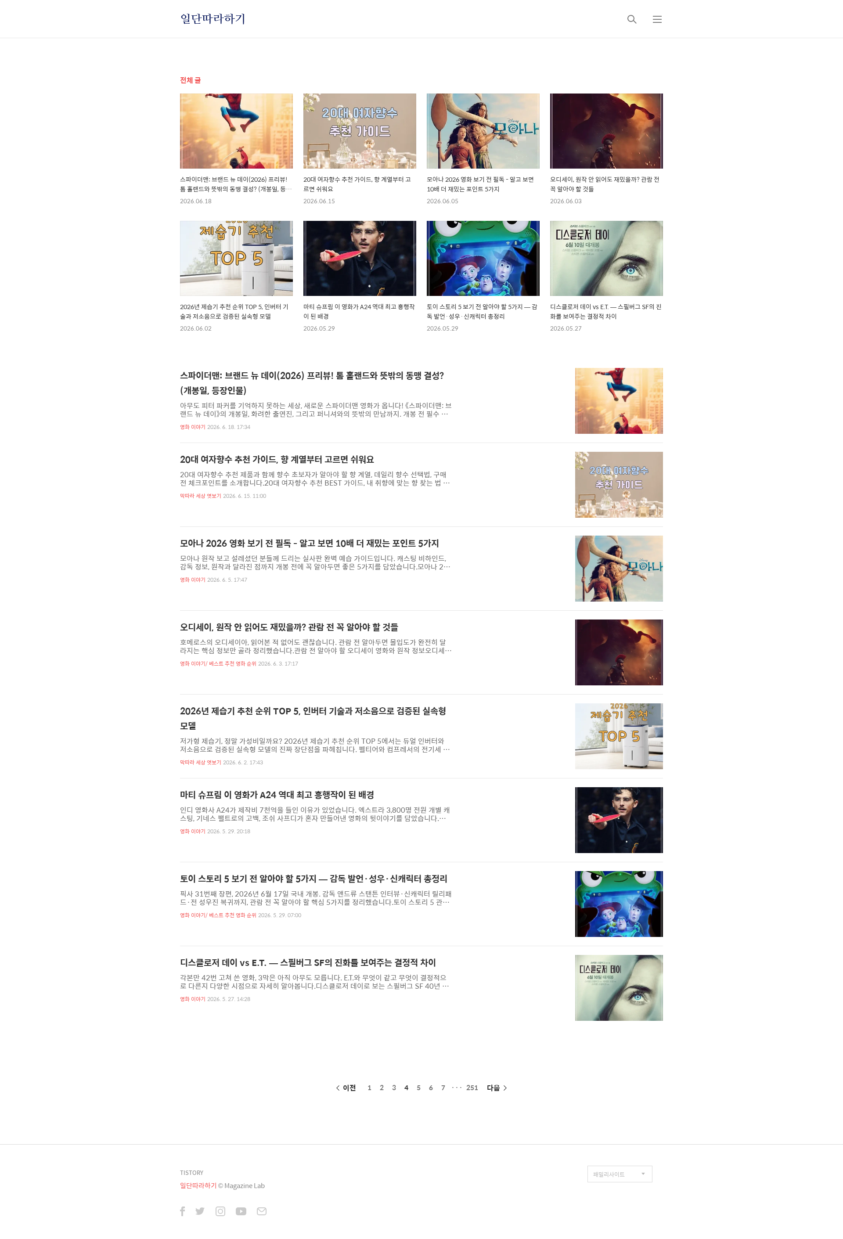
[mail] (262, 1212)
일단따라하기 (213, 18)
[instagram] (220, 1212)
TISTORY (191, 1172)
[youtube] (241, 1212)
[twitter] (200, 1212)
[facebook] (182, 1212)
